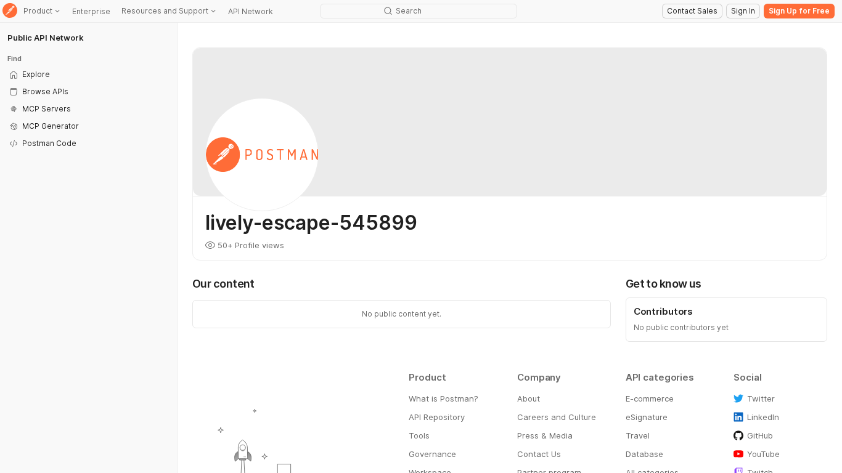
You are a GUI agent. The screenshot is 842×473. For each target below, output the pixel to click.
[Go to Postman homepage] (9, 11)
